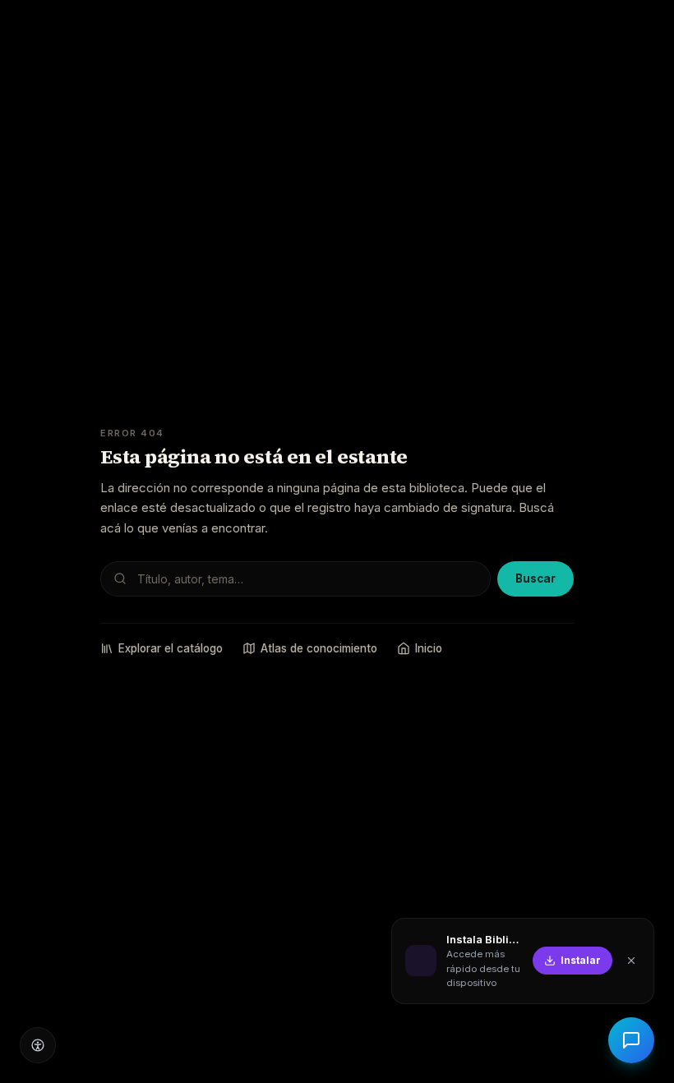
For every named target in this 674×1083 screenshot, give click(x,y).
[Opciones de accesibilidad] (38, 1045)
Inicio (428, 648)
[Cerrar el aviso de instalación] (631, 961)
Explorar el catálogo (170, 648)
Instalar (581, 960)
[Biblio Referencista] (631, 1040)
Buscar (535, 578)
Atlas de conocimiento (319, 648)
